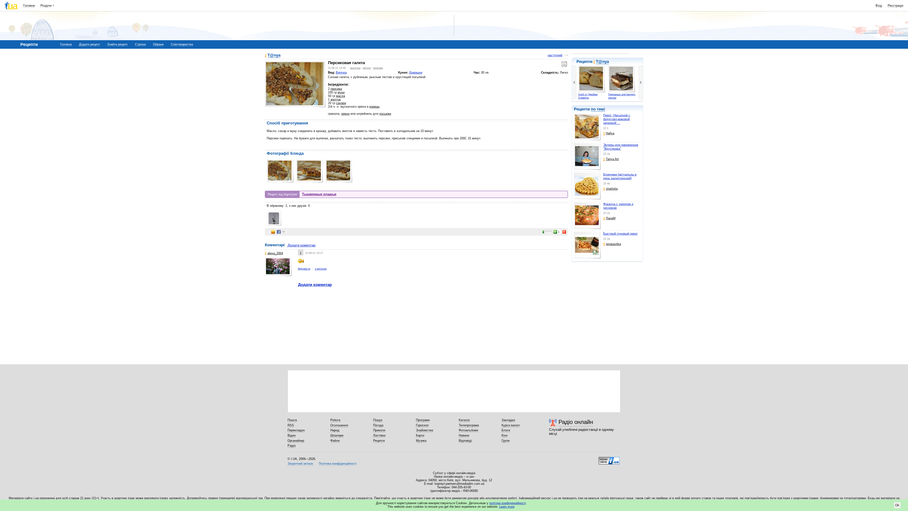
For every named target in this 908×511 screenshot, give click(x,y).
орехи (345, 113)
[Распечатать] (564, 64)
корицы (374, 106)
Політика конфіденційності (338, 463)
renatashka (613, 244)
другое (367, 67)
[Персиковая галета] (294, 83)
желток (336, 99)
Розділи (46, 5)
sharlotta (612, 188)
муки (341, 92)
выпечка (355, 67)
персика (336, 89)
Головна (29, 5)
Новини (464, 435)
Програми (423, 420)
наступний (555, 55)
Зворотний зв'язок (300, 463)
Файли (335, 440)
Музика (421, 440)
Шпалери (336, 435)
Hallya (610, 133)
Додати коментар (301, 245)
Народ (334, 430)
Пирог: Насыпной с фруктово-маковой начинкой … (616, 119)
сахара (341, 103)
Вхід (879, 5)
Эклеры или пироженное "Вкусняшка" (620, 146)
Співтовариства (182, 44)
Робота (335, 420)
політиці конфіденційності (507, 503)
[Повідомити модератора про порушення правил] (564, 232)
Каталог (464, 420)
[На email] (273, 232)
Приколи (379, 430)
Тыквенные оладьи (319, 194)
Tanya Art (612, 159)
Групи (506, 440)
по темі (598, 109)
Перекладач (296, 430)
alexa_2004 (275, 253)
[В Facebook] (279, 232)
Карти (420, 435)
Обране (158, 44)
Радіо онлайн (576, 422)
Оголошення (339, 425)
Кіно (504, 435)
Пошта (292, 420)
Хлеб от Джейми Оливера (588, 96)
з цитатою (321, 268)
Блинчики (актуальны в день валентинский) (620, 176)
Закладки (508, 420)
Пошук (377, 420)
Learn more (507, 506)
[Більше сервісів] (284, 232)
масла (340, 96)
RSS (291, 425)
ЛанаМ (611, 218)
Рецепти (379, 440)
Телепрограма (469, 425)
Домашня (415, 72)
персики (378, 67)
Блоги (506, 430)
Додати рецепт (89, 44)
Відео (292, 435)
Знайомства (424, 430)
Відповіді (465, 440)
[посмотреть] (587, 127)
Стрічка (140, 44)
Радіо (292, 445)
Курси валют (511, 425)
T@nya (602, 61)
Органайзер (296, 440)
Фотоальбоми (468, 430)
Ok (897, 505)
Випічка (341, 72)
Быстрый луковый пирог (620, 233)
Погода (378, 425)
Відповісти (304, 268)
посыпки (385, 113)
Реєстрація (895, 5)
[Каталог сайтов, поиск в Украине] (609, 459)
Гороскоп (422, 425)
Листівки (379, 435)
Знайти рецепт (117, 44)
